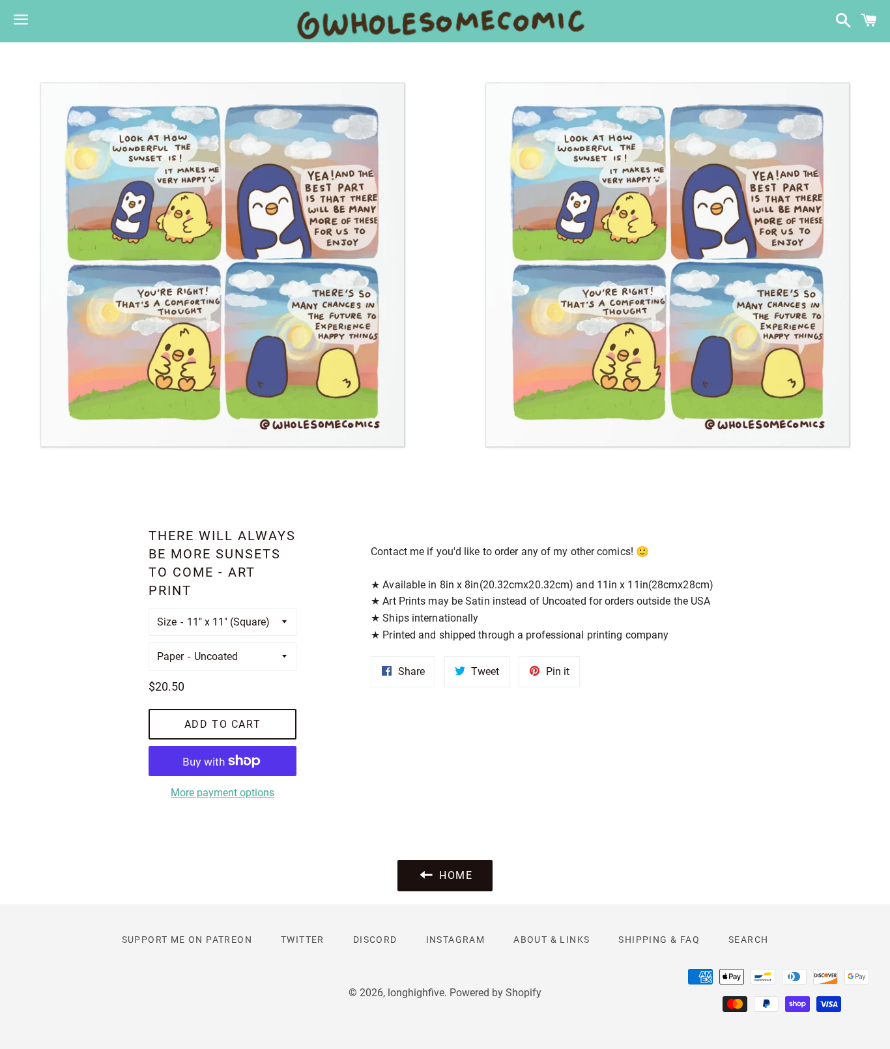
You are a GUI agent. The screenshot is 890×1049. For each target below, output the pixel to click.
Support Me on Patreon (187, 939)
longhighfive (416, 992)
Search (748, 939)
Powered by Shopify (495, 992)
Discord (375, 939)
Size (167, 622)
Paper (170, 656)
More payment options (222, 792)
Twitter (302, 939)
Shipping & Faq (659, 939)
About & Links (551, 939)
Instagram (455, 939)
